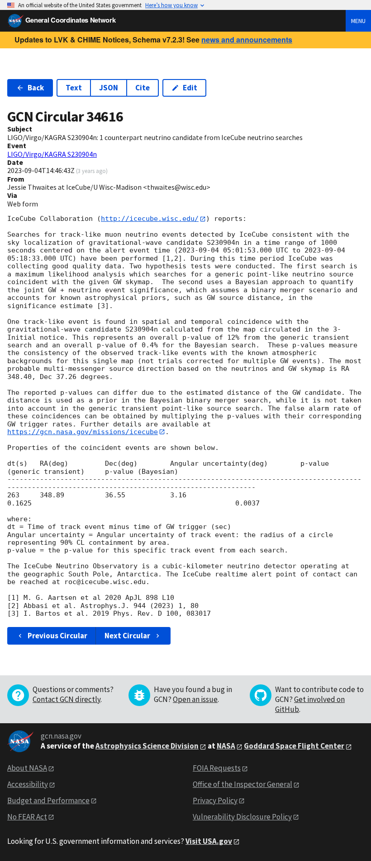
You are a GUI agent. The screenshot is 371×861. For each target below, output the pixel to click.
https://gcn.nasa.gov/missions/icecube (82, 432)
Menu (358, 21)
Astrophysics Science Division (147, 746)
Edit (190, 88)
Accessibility (27, 784)
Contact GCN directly (66, 699)
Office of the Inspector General (242, 784)
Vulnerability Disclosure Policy (242, 817)
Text (74, 88)
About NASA (27, 768)
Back (36, 88)
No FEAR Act (27, 817)
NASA (226, 746)
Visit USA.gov (209, 841)
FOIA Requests (217, 768)
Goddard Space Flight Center (294, 746)
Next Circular (127, 636)
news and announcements (246, 39)
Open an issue (195, 699)
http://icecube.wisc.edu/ (150, 219)
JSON (108, 88)
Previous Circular (57, 636)
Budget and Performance (48, 800)
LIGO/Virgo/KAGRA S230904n (52, 154)
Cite (142, 88)
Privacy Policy (215, 800)
